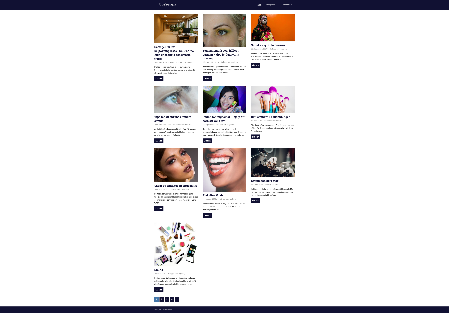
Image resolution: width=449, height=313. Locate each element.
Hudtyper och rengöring (184, 62)
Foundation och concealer (182, 125)
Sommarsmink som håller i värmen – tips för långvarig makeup (221, 54)
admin (172, 62)
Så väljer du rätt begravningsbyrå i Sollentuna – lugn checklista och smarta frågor (175, 53)
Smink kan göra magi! (265, 181)
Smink (158, 270)
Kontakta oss (286, 5)
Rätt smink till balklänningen (270, 117)
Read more (158, 78)
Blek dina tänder (214, 195)
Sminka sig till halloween (268, 45)
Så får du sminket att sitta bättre (175, 185)
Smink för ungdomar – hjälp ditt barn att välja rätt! (224, 119)
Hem (259, 5)
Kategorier (270, 5)
